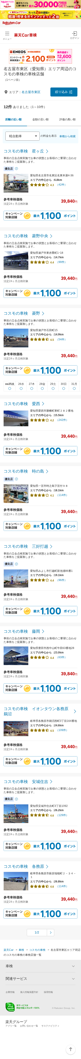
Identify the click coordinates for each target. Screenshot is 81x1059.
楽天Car (9, 949)
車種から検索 (67, 136)
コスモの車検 (37, 949)
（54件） (61, 339)
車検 (21, 949)
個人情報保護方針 (29, 992)
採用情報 (48, 992)
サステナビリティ (50, 1026)
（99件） (61, 262)
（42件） (61, 184)
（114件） (62, 495)
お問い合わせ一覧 (29, 1026)
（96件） (61, 580)
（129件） (62, 815)
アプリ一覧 (11, 1026)
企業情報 (10, 992)
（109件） (62, 730)
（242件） (62, 420)
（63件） (61, 657)
